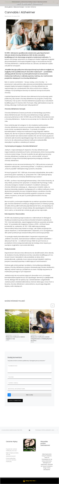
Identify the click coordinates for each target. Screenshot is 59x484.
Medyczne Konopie (19, 7)
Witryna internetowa (16, 388)
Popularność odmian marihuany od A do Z (11, 449)
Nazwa (11, 377)
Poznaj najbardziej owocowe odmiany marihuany (11, 460)
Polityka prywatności (37, 3)
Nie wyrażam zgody (26, 3)
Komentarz (12, 365)
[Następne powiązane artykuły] (52, 305)
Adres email (13, 383)
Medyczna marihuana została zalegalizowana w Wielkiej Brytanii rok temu (41, 338)
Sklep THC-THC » (31, 480)
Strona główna (9, 7)
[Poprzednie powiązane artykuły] (49, 305)
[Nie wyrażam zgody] (57, 3)
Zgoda (18, 3)
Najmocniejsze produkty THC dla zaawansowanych (12, 454)
